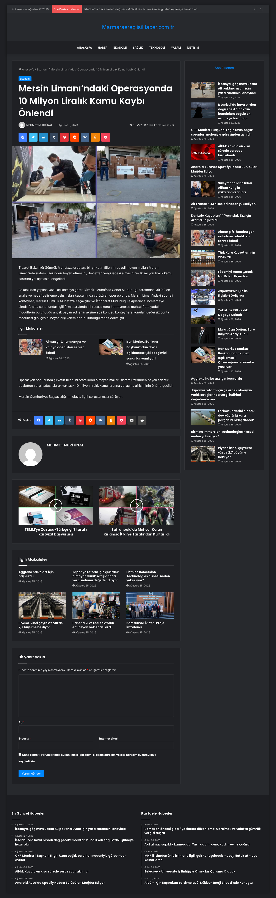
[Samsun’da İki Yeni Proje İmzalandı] (150, 605)
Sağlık (138, 47)
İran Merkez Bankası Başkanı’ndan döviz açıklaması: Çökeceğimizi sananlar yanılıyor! (236, 358)
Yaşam (176, 47)
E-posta (25, 738)
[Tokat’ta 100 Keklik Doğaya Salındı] (203, 316)
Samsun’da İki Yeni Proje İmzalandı (145, 625)
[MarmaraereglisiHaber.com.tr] (138, 27)
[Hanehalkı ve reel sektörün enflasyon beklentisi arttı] (96, 605)
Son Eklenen (224, 68)
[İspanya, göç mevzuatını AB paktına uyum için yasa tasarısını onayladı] (203, 90)
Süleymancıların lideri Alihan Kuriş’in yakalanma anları (235, 187)
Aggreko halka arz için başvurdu (36, 574)
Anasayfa (84, 47)
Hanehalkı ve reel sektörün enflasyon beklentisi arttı (93, 625)
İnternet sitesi (108, 738)
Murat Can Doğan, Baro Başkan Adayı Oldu (236, 331)
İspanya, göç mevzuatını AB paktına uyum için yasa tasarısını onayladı (237, 88)
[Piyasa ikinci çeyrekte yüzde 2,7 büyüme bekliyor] (42, 605)
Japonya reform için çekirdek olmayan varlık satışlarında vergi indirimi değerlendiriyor (95, 576)
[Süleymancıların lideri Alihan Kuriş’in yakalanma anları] (203, 189)
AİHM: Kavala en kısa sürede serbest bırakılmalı (234, 150)
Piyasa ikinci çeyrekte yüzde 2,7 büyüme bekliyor (41, 625)
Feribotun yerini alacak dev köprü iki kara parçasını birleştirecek (236, 415)
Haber (102, 47)
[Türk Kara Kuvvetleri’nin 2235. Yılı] (203, 258)
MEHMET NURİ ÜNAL (39, 125)
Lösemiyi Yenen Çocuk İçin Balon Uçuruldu (235, 274)
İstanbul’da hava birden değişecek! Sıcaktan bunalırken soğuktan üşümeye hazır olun (141, 9)
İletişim (193, 47)
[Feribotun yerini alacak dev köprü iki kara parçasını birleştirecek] (203, 417)
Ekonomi (120, 47)
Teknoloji (157, 47)
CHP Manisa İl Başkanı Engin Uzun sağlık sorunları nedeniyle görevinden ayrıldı (222, 132)
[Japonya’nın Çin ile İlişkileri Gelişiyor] (203, 297)
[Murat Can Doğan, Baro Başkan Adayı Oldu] (203, 335)
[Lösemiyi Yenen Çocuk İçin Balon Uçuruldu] (203, 278)
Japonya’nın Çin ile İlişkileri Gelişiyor (233, 293)
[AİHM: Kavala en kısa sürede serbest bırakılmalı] (203, 152)
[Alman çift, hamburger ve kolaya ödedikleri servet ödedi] (30, 347)
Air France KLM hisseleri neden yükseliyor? (224, 204)
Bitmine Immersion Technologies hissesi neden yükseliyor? (148, 576)
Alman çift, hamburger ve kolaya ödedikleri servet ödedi (66, 347)
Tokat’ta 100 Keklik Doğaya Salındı (233, 312)
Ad (22, 722)
